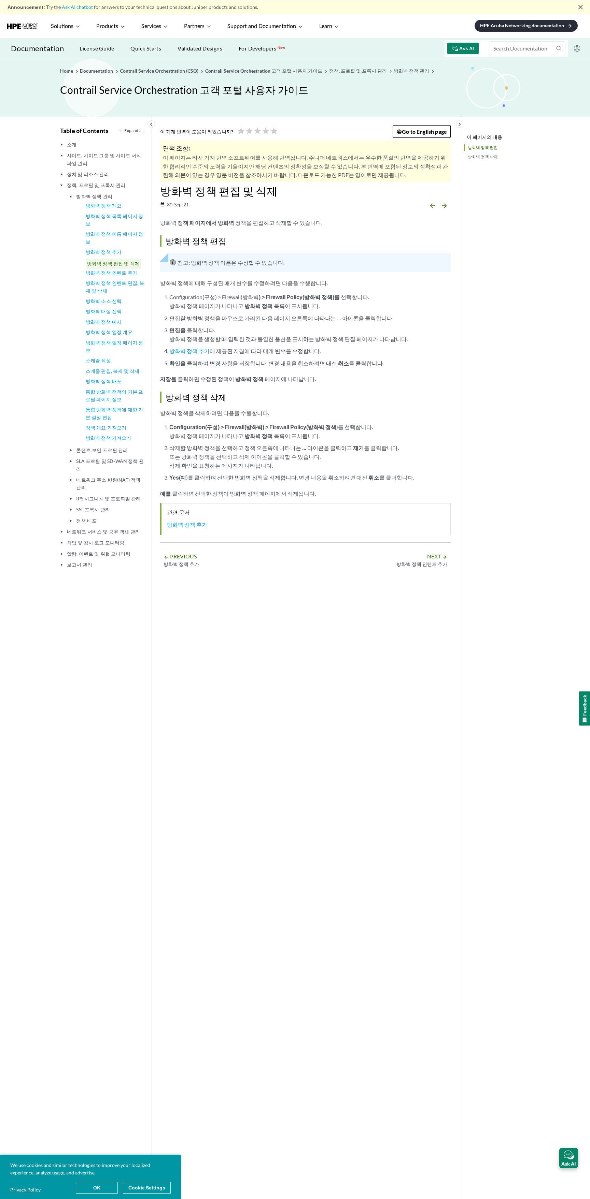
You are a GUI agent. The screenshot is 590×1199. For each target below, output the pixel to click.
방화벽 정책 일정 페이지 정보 (114, 346)
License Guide (97, 48)
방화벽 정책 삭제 (483, 156)
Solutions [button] (62, 26)
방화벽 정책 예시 (104, 322)
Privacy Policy (25, 1189)
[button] (568, 1158)
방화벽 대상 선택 (104, 311)
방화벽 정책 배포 (104, 381)
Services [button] (151, 26)
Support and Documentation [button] (261, 26)
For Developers (262, 48)
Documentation (37, 48)
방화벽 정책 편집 (483, 147)
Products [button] (107, 26)
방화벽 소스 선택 (104, 301)
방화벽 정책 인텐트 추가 (111, 273)
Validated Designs (200, 48)
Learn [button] (325, 26)
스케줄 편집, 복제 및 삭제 (112, 371)
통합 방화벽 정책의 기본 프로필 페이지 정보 (114, 395)
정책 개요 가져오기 (106, 427)
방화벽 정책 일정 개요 (109, 332)
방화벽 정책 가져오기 (108, 438)
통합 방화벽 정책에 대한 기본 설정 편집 (114, 413)
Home (67, 71)
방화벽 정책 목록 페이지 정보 (114, 219)
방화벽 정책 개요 (104, 205)
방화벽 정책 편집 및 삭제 (113, 263)
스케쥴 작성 (98, 360)
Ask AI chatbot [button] (77, 7)
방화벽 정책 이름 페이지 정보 (114, 237)
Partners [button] (194, 26)
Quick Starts (145, 48)
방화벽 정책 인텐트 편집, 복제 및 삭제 (115, 286)
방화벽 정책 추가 (104, 252)
